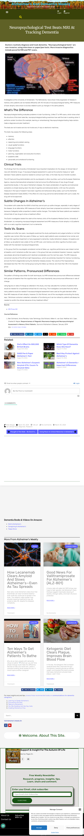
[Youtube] (10, 725)
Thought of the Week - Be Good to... (23, 432)
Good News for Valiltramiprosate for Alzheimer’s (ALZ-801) (61, 577)
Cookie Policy (55, 832)
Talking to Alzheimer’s (15, 704)
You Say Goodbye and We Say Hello (20, 706)
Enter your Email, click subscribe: (30, 789)
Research (29, 427)
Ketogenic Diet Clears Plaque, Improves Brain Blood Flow (59, 654)
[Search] (77, 715)
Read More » (11, 607)
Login (77, 383)
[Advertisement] (42, 458)
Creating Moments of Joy (17, 708)
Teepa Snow (12, 529)
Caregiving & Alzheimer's (17, 526)
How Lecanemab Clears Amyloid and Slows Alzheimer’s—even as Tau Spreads (22, 579)
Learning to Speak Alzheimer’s (18, 701)
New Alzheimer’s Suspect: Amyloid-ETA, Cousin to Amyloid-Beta (28, 365)
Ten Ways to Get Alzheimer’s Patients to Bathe (22, 652)
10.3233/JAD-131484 (18, 327)
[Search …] (20, 17)
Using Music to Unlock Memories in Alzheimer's (57, 432)
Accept (39, 828)
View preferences (73, 828)
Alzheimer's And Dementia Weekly (40, 4)
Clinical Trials (13, 427)
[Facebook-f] (6, 725)
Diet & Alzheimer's (14, 524)
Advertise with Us (19, 816)
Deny (56, 828)
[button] (80, 809)
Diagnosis (22, 427)
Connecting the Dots (15, 702)
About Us (5, 815)
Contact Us (6, 819)
